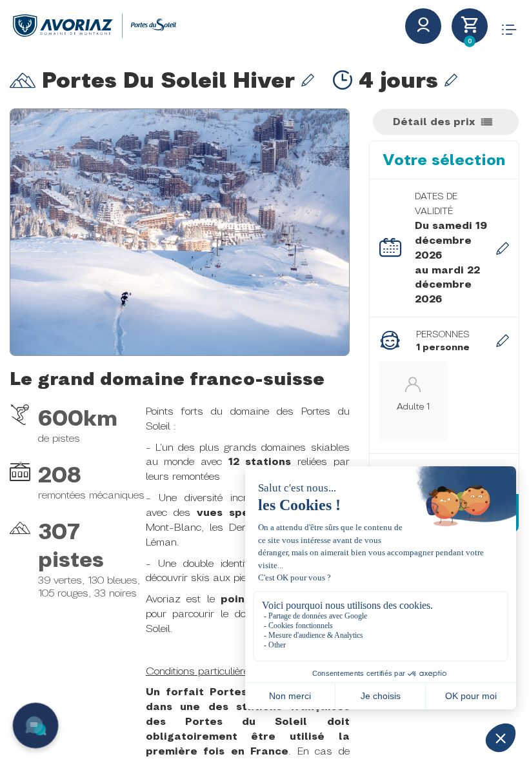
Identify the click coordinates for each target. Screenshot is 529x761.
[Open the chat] (36, 726)
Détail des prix (434, 121)
